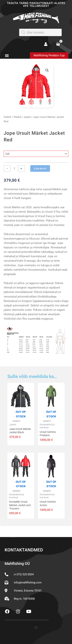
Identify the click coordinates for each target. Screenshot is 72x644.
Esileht (7, 116)
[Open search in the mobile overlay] (40, 32)
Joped (27, 116)
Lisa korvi (40, 168)
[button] (7, 55)
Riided (17, 116)
